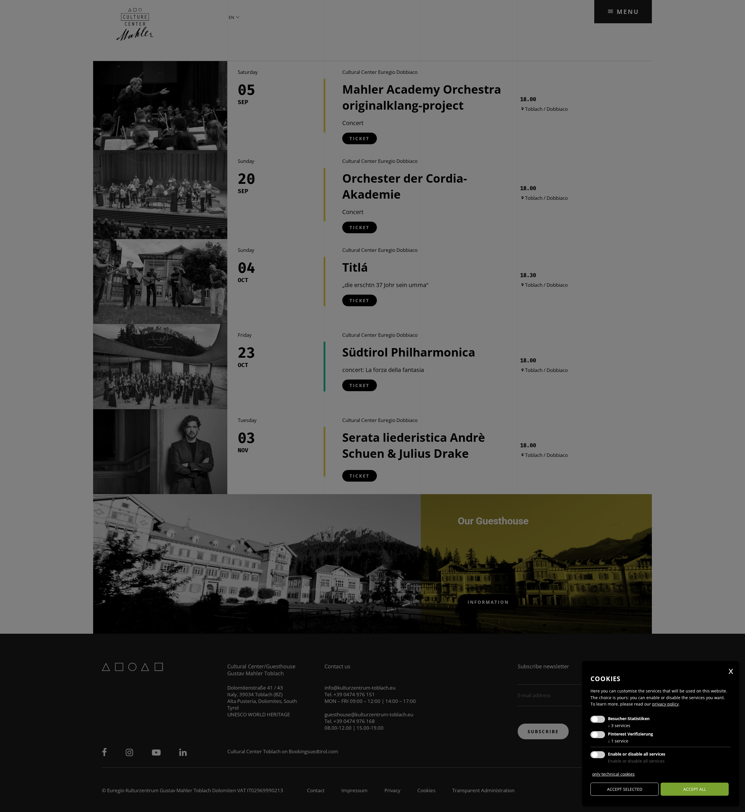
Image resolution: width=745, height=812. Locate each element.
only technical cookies (613, 774)
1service (618, 741)
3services (619, 725)
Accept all (694, 789)
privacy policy (665, 704)
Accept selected (624, 789)
